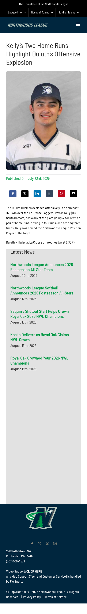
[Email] (73, 193)
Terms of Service (56, 597)
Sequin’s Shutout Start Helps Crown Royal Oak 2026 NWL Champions (39, 314)
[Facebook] (13, 193)
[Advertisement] (42, 416)
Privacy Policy (32, 597)
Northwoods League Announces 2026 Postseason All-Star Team (41, 267)
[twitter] (39, 543)
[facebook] (32, 543)
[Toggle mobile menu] (78, 24)
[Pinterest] (61, 193)
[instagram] (55, 543)
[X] (25, 193)
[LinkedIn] (37, 193)
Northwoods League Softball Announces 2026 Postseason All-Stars (41, 290)
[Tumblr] (49, 193)
